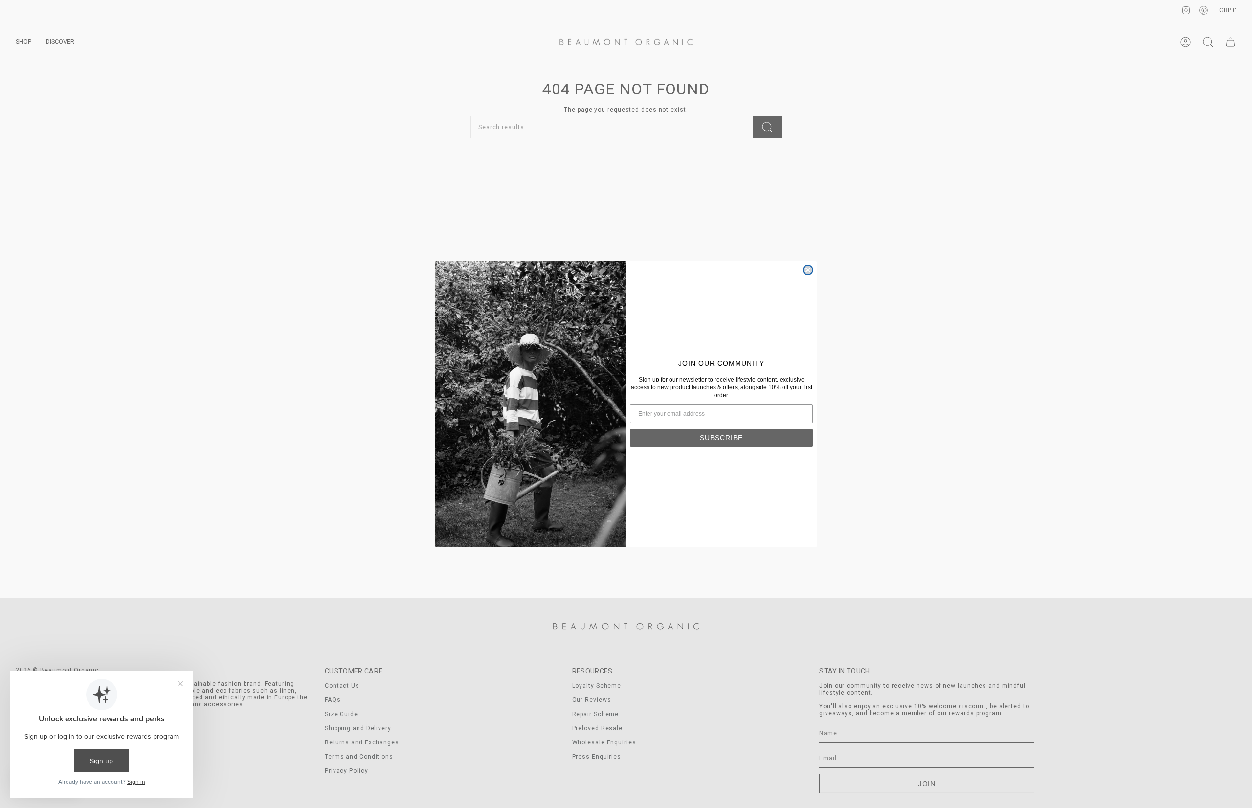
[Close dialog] (808, 270)
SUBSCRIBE (721, 438)
